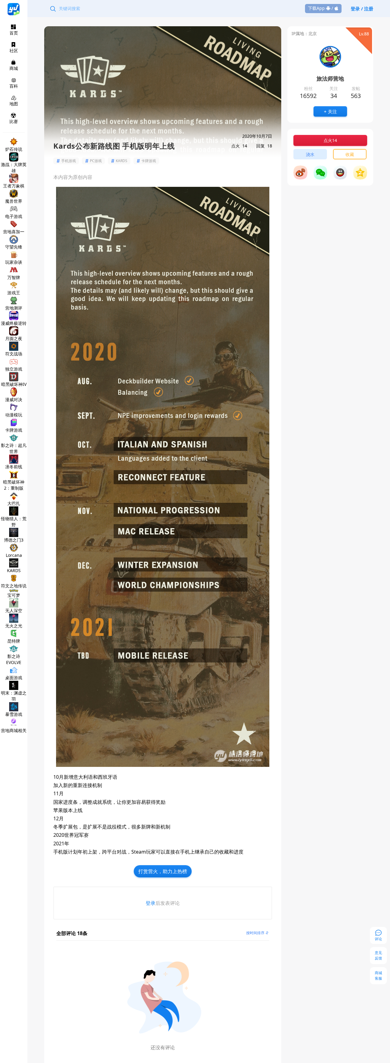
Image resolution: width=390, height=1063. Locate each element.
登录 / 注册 (362, 8)
